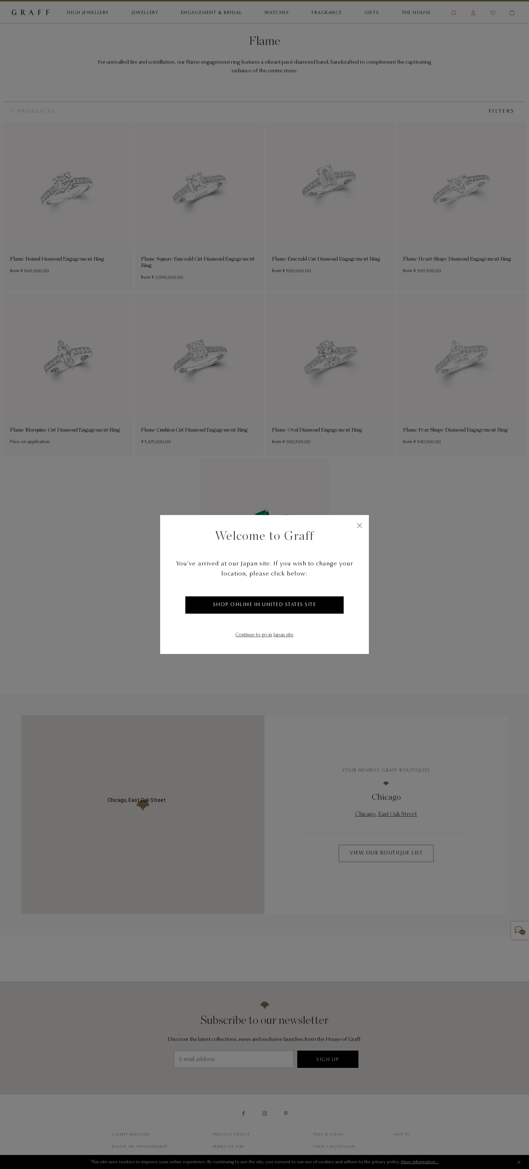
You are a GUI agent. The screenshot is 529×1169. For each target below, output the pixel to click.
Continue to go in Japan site (264, 635)
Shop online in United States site (264, 605)
